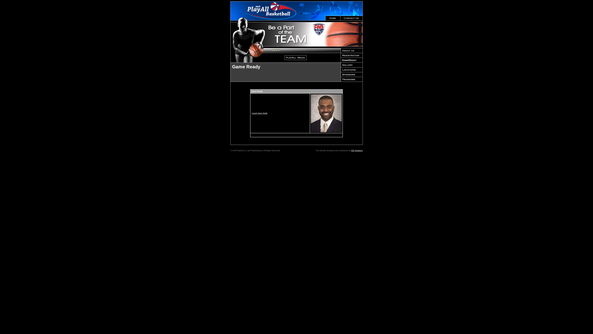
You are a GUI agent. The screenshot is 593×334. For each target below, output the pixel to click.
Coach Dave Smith (259, 113)
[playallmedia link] (314, 34)
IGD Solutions (357, 151)
